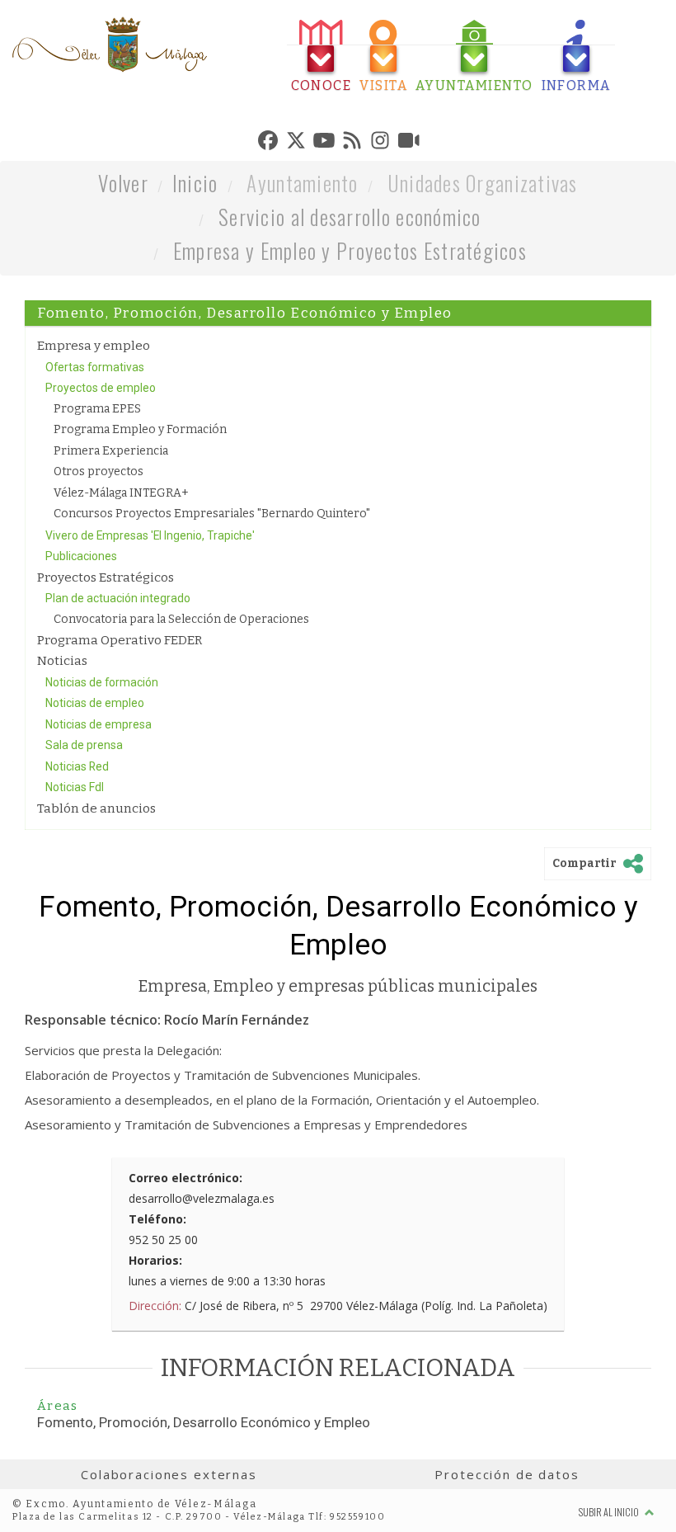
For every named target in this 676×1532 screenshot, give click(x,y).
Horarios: (155, 1260)
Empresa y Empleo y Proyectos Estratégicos (350, 250)
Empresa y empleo (93, 345)
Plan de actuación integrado (117, 598)
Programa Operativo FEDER (119, 640)
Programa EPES (97, 409)
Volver (123, 182)
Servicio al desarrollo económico (349, 216)
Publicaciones (81, 556)
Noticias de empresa (98, 724)
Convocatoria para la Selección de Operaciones (181, 619)
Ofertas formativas (94, 367)
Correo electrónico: (185, 1178)
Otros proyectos (98, 471)
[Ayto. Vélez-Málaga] (109, 44)
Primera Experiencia (111, 451)
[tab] (321, 56)
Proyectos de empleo (100, 387)
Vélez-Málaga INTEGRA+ (121, 493)
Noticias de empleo (94, 702)
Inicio (195, 182)
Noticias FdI (74, 787)
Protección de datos (506, 1474)
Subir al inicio (610, 1512)
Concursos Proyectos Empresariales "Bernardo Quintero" (212, 514)
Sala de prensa (84, 745)
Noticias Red (77, 766)
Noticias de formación (101, 682)
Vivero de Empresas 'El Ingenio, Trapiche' (150, 535)
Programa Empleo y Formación (140, 429)
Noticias (62, 660)
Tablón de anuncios (96, 808)
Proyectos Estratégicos (105, 577)
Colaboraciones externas (169, 1474)
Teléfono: (157, 1219)
